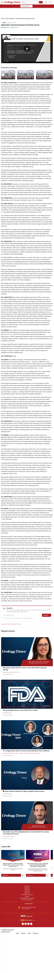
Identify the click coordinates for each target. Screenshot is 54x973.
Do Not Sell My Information (27, 898)
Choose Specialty (25, 6)
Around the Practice (10, 18)
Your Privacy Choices (27, 899)
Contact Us (27, 891)
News (29, 933)
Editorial (27, 889)
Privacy (27, 896)
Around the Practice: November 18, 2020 (11, 624)
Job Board (27, 893)
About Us (27, 886)
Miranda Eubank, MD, (9, 753)
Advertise (27, 888)
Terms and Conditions (27, 894)
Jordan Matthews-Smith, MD (33, 753)
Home (2, 18)
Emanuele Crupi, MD (9, 836)
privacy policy (29, 618)
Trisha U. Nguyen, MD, (20, 753)
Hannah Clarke (7, 712)
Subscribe (45, 615)
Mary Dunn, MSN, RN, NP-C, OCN (12, 672)
